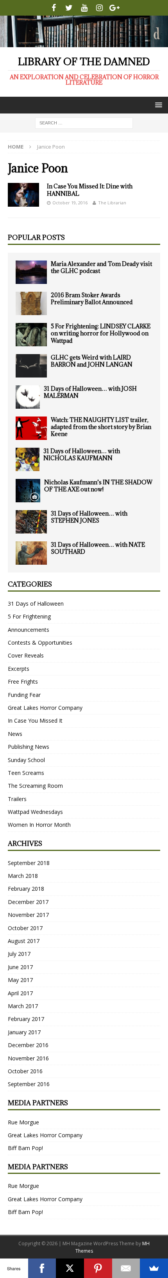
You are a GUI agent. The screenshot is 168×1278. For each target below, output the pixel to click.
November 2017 (28, 914)
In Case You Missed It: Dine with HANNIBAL (89, 190)
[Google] (115, 8)
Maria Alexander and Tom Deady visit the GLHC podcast (101, 267)
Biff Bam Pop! (25, 1148)
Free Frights (23, 681)
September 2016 (29, 1084)
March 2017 (23, 1006)
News (15, 733)
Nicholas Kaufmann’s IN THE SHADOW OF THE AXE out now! (98, 486)
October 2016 (25, 1071)
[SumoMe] (154, 1268)
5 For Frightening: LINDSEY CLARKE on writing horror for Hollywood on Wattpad (100, 333)
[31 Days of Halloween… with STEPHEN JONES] (31, 522)
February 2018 (26, 888)
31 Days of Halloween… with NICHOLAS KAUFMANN (81, 454)
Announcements (28, 629)
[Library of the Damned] (84, 42)
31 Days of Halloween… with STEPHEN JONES (89, 517)
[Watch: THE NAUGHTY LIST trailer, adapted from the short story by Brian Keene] (31, 428)
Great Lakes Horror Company (45, 707)
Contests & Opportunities (40, 642)
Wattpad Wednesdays (35, 811)
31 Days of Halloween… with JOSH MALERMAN (90, 392)
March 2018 (23, 875)
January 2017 (24, 1032)
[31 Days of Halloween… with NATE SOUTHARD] (31, 553)
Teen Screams (26, 772)
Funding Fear (24, 694)
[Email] (126, 1268)
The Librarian (112, 203)
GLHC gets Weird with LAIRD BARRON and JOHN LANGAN (91, 361)
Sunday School (26, 760)
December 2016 (28, 1045)
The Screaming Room (35, 785)
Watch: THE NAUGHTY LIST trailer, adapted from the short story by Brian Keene (101, 427)
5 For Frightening (29, 616)
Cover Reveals (26, 655)
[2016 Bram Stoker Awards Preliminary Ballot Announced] (31, 303)
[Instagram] (99, 8)
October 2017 (25, 928)
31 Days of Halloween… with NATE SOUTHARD (98, 548)
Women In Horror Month (39, 824)
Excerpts (18, 668)
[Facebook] (54, 8)
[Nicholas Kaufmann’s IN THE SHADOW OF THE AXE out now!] (28, 490)
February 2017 (26, 1019)
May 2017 (20, 980)
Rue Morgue (23, 1122)
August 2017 (23, 941)
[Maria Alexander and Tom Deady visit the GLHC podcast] (31, 272)
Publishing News (28, 746)
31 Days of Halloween (36, 603)
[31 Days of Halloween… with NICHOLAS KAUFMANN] (27, 459)
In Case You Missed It (35, 720)
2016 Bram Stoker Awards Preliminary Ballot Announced (92, 298)
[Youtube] (84, 8)
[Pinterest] (98, 1268)
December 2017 (28, 902)
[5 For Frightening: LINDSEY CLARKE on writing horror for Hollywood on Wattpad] (31, 334)
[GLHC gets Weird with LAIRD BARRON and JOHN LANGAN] (31, 366)
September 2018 (29, 863)
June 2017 (20, 967)
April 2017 (20, 993)
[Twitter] (69, 8)
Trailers (17, 799)
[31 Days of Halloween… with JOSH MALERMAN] (28, 397)
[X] (70, 1268)
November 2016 (28, 1058)
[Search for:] (84, 122)
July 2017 (19, 953)
